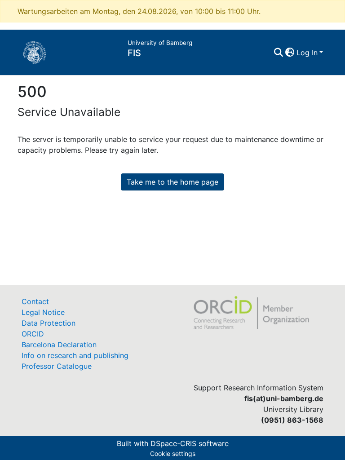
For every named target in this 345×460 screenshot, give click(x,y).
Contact (35, 301)
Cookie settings (172, 453)
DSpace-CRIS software (189, 443)
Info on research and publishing (75, 355)
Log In (307, 52)
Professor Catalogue (57, 366)
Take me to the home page (172, 181)
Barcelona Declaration (59, 344)
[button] (290, 52)
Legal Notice (43, 312)
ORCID (33, 333)
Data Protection (48, 322)
